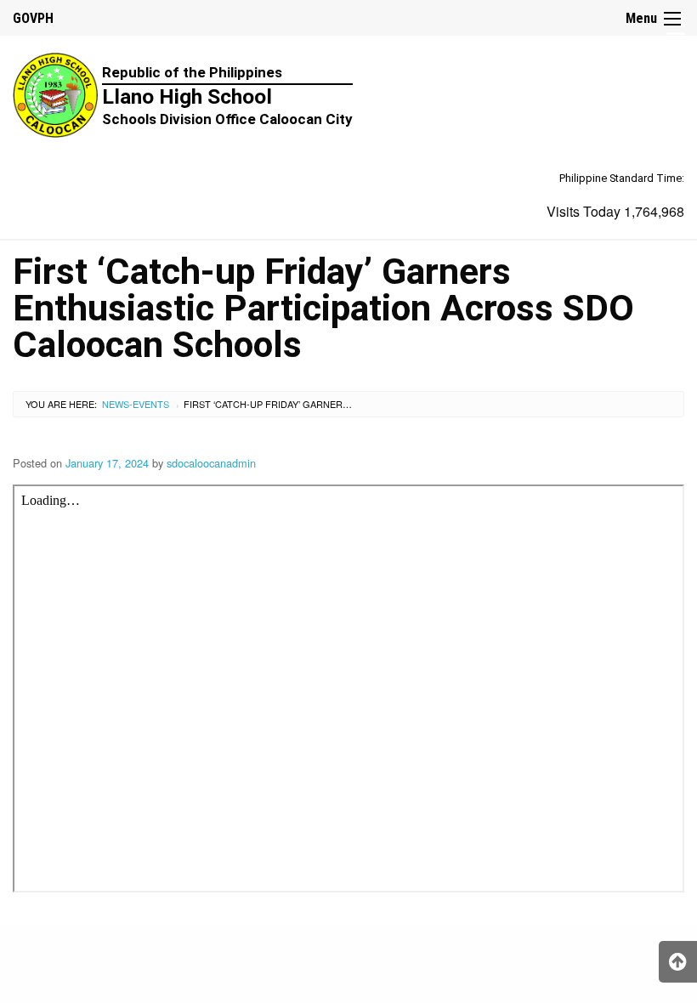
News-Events (135, 404)
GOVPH (33, 18)
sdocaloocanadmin (211, 463)
